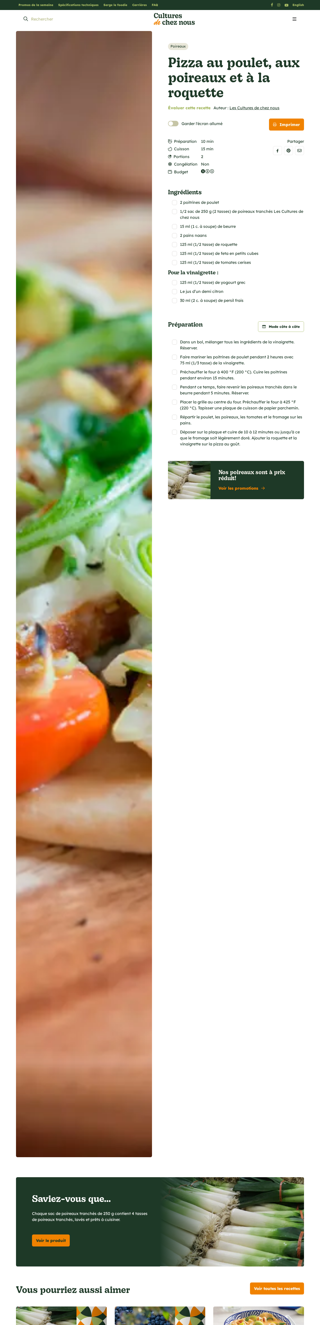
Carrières (139, 5)
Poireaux (178, 46)
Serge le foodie (115, 5)
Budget (181, 171)
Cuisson (181, 148)
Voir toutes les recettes (277, 1288)
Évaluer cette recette (189, 107)
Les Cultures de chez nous (255, 107)
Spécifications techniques (78, 5)
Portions (182, 156)
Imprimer (290, 124)
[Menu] (294, 19)
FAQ (155, 5)
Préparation (185, 141)
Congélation (186, 164)
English (298, 5)
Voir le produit (51, 1240)
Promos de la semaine (35, 5)
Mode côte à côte (284, 326)
